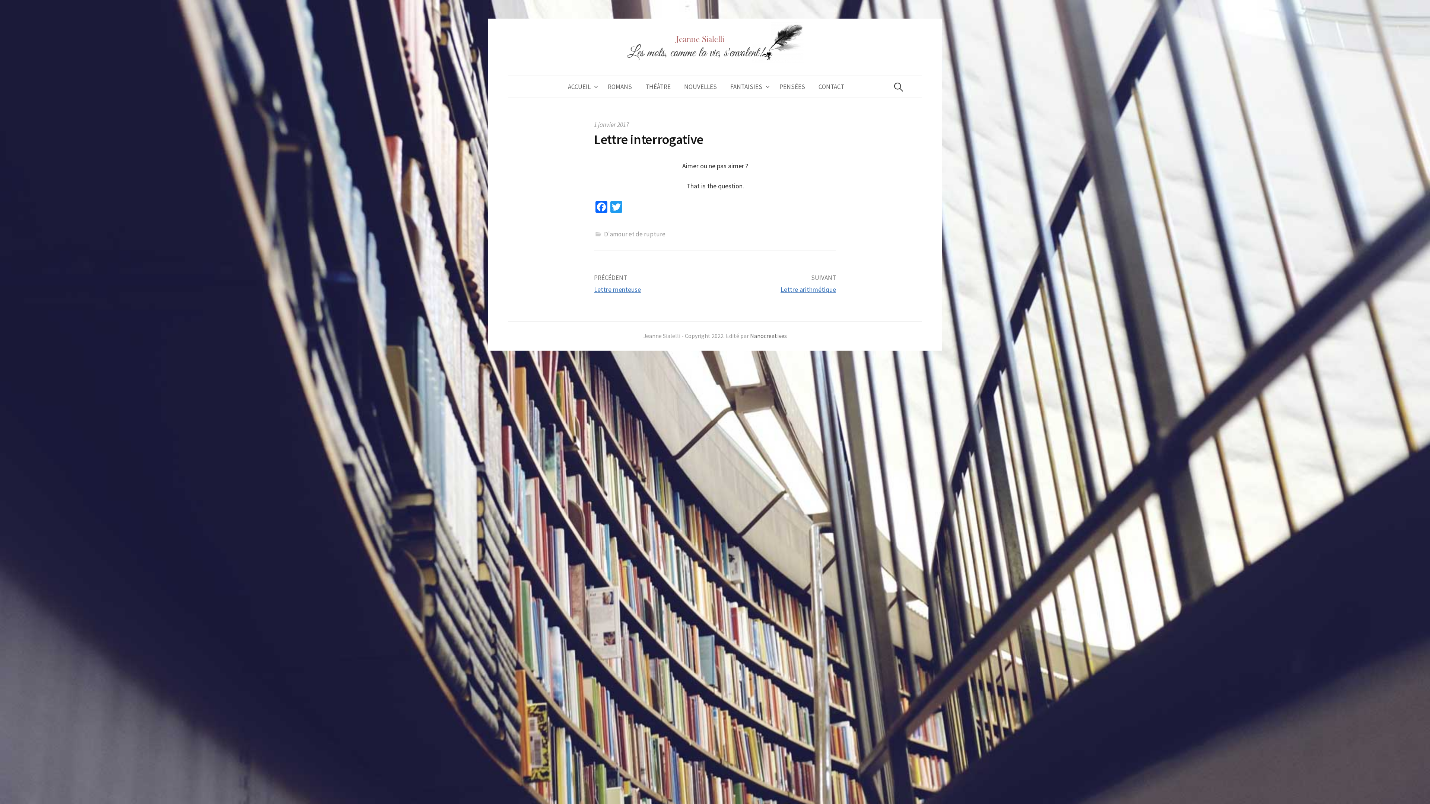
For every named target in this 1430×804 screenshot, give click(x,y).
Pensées (792, 87)
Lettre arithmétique (808, 289)
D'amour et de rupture (634, 234)
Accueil (579, 87)
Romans (620, 87)
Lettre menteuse (617, 289)
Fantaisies (746, 87)
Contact (831, 87)
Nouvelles (700, 87)
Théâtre (658, 87)
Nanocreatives (768, 335)
